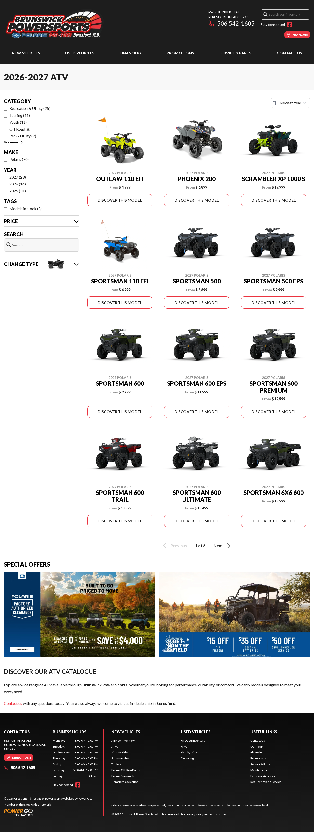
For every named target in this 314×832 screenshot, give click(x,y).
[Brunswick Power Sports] (65, 23)
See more (11, 142)
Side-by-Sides (120, 752)
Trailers (116, 764)
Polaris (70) (19, 159)
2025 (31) (17, 190)
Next (218, 545)
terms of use (217, 814)
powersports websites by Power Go (68, 798)
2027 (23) (17, 177)
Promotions (180, 53)
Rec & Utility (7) (22, 135)
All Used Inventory (193, 740)
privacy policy (194, 814)
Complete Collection (124, 782)
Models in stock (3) (25, 208)
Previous (179, 545)
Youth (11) (18, 122)
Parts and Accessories (265, 776)
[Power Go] (48, 812)
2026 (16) (17, 184)
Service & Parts (235, 53)
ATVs (114, 746)
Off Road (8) (19, 129)
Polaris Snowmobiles (125, 776)
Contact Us (289, 53)
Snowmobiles (120, 758)
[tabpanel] (76, 758)
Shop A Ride (31, 804)
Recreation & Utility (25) (29, 108)
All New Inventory (123, 740)
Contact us (13, 703)
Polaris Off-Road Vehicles (128, 770)
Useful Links (263, 731)
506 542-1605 (236, 23)
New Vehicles (26, 53)
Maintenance (259, 770)
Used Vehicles (79, 53)
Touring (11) (19, 115)
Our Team (257, 746)
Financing (130, 53)
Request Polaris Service (265, 782)
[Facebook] (290, 24)
